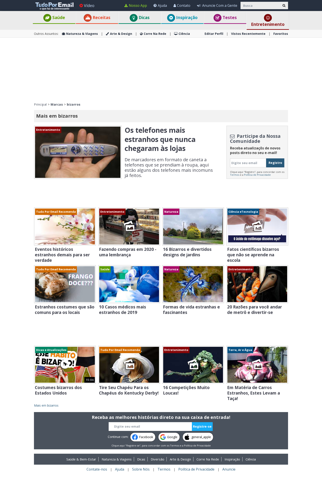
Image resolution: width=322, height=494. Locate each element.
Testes (229, 17)
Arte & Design (121, 34)
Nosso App (138, 5)
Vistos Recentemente (248, 34)
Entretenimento (268, 24)
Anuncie (228, 469)
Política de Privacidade (257, 174)
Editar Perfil (214, 34)
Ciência (184, 34)
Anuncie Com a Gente (219, 5)
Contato (183, 5)
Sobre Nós (141, 469)
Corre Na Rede (155, 34)
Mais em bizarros (46, 405)
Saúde (58, 17)
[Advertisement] (161, 69)
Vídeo (89, 5)
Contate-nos (97, 469)
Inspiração (186, 17)
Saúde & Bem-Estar (81, 459)
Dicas (144, 17)
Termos (234, 174)
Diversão (157, 459)
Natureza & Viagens (82, 34)
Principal (40, 104)
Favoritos (280, 34)
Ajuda (162, 5)
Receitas (101, 17)
